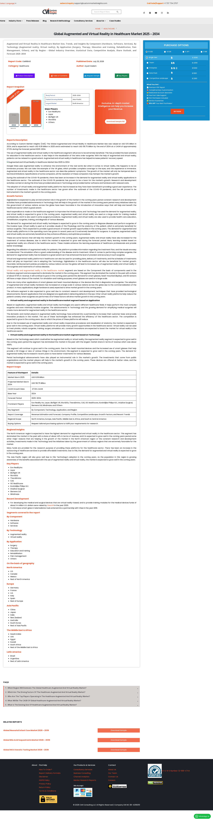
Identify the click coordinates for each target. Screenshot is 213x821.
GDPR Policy (44, 780)
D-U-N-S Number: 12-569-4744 (176, 770)
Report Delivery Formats (49, 773)
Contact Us (113, 776)
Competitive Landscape (158, 78)
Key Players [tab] (123, 76)
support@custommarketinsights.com (90, 3)
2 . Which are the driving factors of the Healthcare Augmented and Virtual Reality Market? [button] (45, 692)
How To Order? (45, 769)
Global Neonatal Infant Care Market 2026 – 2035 (26, 730)
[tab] (71, 688)
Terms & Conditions (47, 791)
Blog (44, 21)
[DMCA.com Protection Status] (176, 782)
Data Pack (153, 73)
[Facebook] (144, 12)
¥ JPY (187, 52)
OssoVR (50, 505)
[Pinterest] (150, 12)
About (34, 765)
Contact (112, 765)
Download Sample (119, 730)
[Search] (117, 12)
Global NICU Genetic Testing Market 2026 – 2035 (26, 750)
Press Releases (32, 21)
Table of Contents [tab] (60, 76)
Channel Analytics (81, 776)
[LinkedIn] (168, 12)
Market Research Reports (85, 780)
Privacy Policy (45, 783)
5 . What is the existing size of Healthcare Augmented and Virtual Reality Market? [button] (41, 705)
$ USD (150, 52)
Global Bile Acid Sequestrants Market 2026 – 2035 (26, 740)
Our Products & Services (84, 765)
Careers (111, 780)
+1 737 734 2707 (171, 3)
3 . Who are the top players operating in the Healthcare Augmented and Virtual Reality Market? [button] (47, 696)
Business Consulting (82, 773)
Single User (153, 57)
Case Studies (115, 21)
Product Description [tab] (25, 76)
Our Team (112, 773)
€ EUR (169, 52)
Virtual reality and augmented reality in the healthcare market (35, 270)
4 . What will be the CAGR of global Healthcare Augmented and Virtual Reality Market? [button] (43, 700)
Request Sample (93, 76)
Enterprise (153, 68)
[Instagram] (162, 12)
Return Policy (44, 787)
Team (151, 62)
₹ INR (205, 52)
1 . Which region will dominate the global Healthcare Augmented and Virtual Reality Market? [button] (45, 688)
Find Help (43, 765)
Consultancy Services (83, 21)
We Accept (78, 785)
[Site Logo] (54, 13)
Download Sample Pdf (116, 121)
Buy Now (177, 111)
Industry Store (15, 21)
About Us (100, 21)
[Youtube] (156, 12)
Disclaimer (43, 776)
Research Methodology (60, 21)
